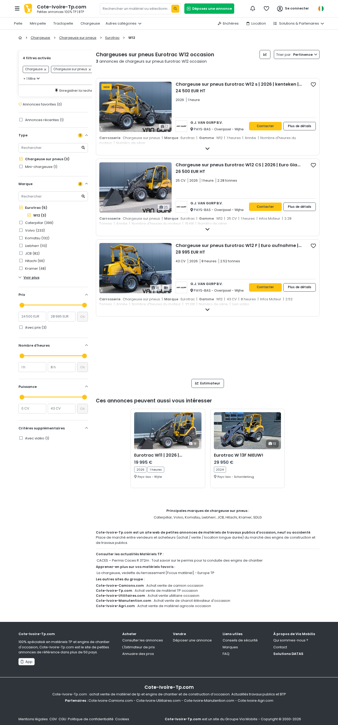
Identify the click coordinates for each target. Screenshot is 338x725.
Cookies (122, 719)
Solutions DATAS (288, 653)
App (28, 661)
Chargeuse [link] (34, 69)
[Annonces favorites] (266, 8)
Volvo (178, 517)
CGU (62, 719)
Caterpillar (163, 517)
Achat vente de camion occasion (174, 585)
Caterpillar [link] (38, 223)
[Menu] (17, 8)
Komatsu (192, 517)
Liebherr (209, 517)
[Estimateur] (265, 54)
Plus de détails (299, 126)
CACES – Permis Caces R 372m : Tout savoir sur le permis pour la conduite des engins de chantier (180, 560)
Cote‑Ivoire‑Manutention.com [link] (209, 700)
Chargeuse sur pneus (46, 159)
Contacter (265, 126)
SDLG (257, 517)
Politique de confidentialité (91, 719)
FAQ (226, 653)
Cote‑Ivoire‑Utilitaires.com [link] (158, 700)
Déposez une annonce (211, 8)
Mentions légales (33, 719)
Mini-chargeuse (40, 166)
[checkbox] (313, 84)
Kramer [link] (35, 268)
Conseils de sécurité (240, 640)
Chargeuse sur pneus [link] (70, 69)
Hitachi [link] (34, 261)
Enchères (231, 23)
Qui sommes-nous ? (290, 640)
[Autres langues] (321, 8)
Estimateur (209, 383)
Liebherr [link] (35, 246)
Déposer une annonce (192, 640)
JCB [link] (32, 253)
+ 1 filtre (29, 78)
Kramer (245, 517)
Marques (230, 647)
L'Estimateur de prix (138, 647)
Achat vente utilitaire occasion (173, 595)
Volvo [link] (34, 230)
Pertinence (294, 54)
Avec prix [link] (35, 327)
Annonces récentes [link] (44, 120)
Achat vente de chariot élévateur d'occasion (192, 600)
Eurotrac (35, 207)
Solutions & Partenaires (298, 23)
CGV (53, 719)
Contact (280, 647)
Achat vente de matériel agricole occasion (174, 606)
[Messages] (253, 8)
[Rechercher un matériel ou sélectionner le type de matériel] (175, 9)
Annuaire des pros (138, 653)
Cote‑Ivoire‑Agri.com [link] (255, 700)
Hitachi (231, 517)
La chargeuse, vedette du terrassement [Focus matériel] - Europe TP (155, 573)
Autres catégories (121, 23)
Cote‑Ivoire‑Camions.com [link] (110, 700)
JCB (220, 517)
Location (258, 23)
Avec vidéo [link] (36, 438)
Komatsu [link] (36, 238)
